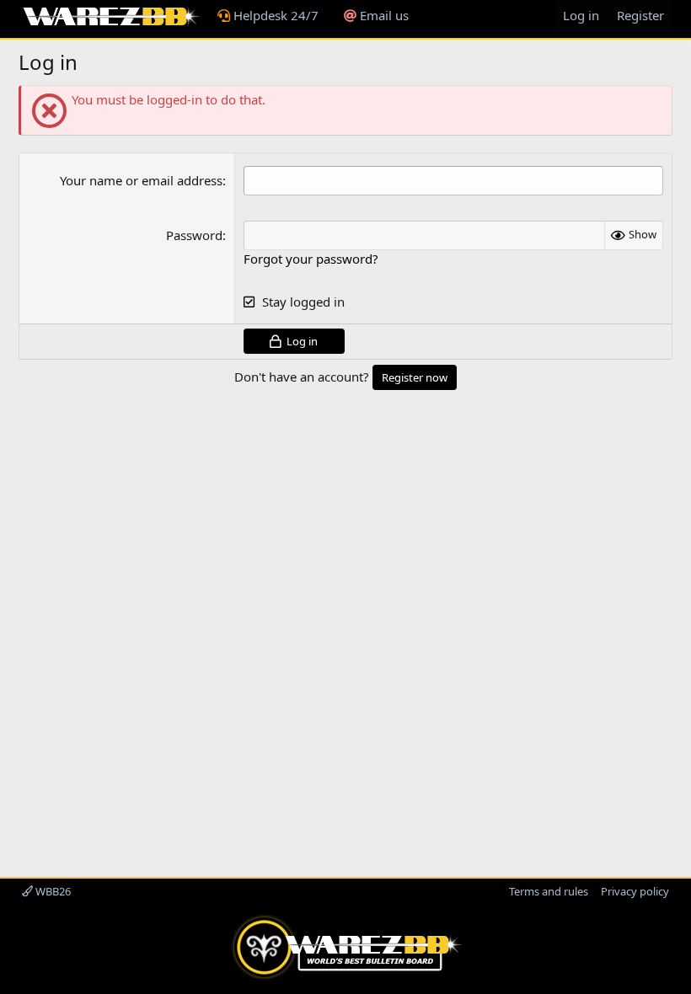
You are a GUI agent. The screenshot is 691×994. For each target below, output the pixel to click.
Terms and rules (548, 891)
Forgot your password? (311, 258)
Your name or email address (141, 180)
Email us (382, 15)
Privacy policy (635, 891)
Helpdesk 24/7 (274, 15)
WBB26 (52, 891)
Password (194, 235)
